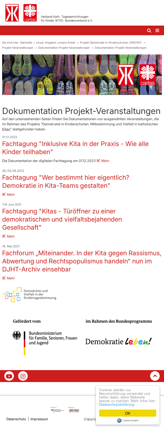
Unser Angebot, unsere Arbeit (56, 42)
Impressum (39, 419)
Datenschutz (16, 419)
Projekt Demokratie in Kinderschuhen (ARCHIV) (111, 42)
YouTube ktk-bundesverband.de (9, 376)
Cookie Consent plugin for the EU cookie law (127, 420)
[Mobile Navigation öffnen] (157, 31)
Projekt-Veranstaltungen (18, 47)
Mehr (105, 161)
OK (127, 413)
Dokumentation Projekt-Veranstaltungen (64, 47)
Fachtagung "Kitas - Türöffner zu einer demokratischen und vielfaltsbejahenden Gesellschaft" (62, 219)
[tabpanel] (82, 74)
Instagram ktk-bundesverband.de (23, 376)
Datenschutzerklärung (116, 404)
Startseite (26, 42)
